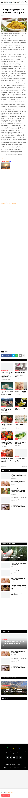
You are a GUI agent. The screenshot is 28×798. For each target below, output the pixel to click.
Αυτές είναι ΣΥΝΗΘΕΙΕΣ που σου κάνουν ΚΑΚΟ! (21, 392)
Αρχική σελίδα (4, 7)
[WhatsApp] (16, 355)
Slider (10, 7)
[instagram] (17, 757)
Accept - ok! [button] (6, 795)
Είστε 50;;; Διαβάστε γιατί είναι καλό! (17, 571)
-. (6, 202)
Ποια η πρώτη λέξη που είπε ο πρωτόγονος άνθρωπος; (7, 409)
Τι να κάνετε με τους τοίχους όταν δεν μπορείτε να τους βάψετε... (20, 374)
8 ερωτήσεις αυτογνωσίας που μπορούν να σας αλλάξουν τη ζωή (18, 475)
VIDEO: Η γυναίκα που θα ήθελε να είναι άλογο (18, 564)
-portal (6, 161)
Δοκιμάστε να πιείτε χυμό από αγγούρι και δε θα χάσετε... (20, 442)
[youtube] (14, 757)
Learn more (10, 792)
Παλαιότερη (23, 466)
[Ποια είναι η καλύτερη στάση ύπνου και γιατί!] (5, 483)
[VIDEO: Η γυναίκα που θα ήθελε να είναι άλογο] (5, 565)
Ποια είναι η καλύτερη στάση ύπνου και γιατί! (18, 482)
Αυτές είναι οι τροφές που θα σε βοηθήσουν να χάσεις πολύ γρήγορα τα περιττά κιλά (6, 375)
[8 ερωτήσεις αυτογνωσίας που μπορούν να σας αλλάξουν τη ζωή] (5, 476)
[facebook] (7, 757)
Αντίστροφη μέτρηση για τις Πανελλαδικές (18, 593)
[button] (2, 2)
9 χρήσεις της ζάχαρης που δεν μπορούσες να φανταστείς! (18, 498)
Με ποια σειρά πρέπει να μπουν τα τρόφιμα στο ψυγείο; (18, 505)
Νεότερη (4, 466)
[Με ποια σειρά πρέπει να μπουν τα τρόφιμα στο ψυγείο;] (5, 507)
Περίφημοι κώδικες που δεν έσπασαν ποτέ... (20, 426)
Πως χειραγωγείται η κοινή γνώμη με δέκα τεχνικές (20, 460)
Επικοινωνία (13, 764)
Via (2, 158)
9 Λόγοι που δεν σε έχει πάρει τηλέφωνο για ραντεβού (7, 460)
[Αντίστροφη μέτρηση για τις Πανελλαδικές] (5, 595)
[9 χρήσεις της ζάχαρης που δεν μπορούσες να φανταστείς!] (5, 500)
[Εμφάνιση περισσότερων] (23, 355)
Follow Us (20, 764)
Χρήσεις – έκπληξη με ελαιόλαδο (20, 408)
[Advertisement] (14, 184)
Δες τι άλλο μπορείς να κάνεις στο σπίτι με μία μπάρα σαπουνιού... (7, 393)
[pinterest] (20, 757)
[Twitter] (13, 355)
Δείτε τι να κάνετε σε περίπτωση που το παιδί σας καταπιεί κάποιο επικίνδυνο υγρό (18, 490)
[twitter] (11, 757)
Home (7, 764)
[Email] (20, 355)
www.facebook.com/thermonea (8, 203)
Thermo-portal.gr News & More (18, 767)
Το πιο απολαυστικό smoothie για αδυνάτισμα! (6, 426)
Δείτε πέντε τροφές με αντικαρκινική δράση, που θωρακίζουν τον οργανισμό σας (7, 442)
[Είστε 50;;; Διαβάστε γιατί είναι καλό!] (5, 573)
